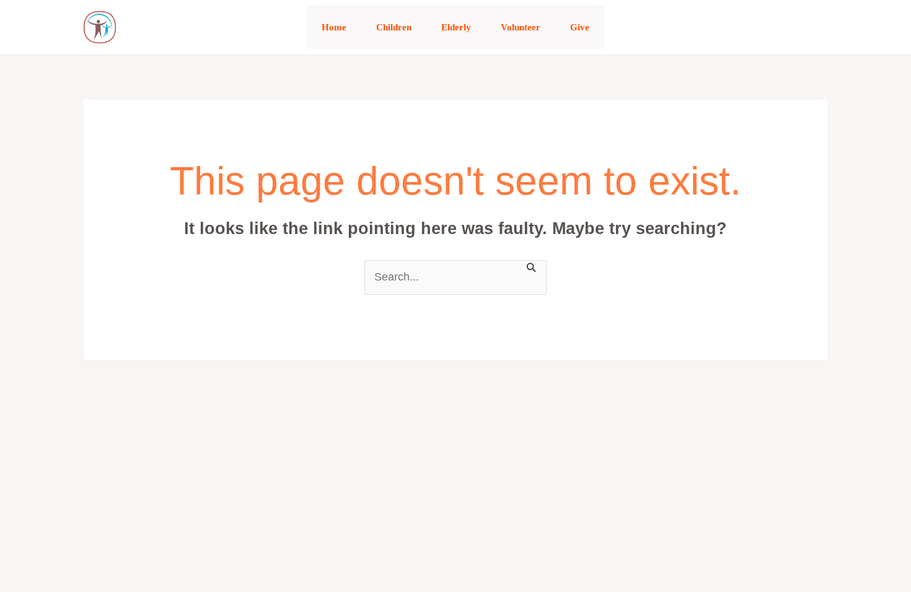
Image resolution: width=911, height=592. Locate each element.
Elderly (456, 27)
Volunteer (520, 27)
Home (334, 27)
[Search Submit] (531, 266)
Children (393, 27)
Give (579, 27)
